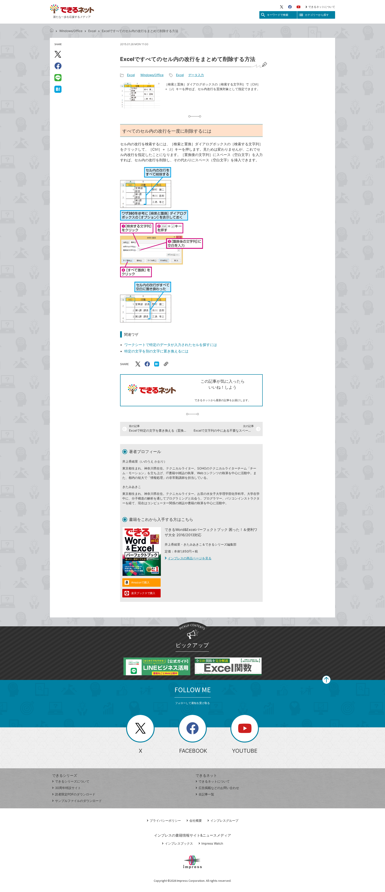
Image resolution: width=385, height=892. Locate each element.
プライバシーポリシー (165, 820)
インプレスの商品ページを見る (189, 558)
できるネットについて (321, 6)
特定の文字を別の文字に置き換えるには (156, 351)
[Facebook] (290, 7)
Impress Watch (212, 843)
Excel (92, 31)
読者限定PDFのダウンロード (75, 794)
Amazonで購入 (140, 582)
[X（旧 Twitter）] (281, 6)
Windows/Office (70, 31)
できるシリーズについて (72, 781)
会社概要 (195, 820)
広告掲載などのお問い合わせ (219, 788)
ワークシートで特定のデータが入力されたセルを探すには (170, 344)
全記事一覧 (206, 794)
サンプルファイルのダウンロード (78, 801)
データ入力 (196, 75)
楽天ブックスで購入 (143, 593)
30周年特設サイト (68, 788)
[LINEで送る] (57, 77)
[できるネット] (51, 30)
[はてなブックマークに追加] (57, 89)
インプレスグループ (224, 820)
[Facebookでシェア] (57, 65)
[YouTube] (299, 7)
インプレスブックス (179, 843)
